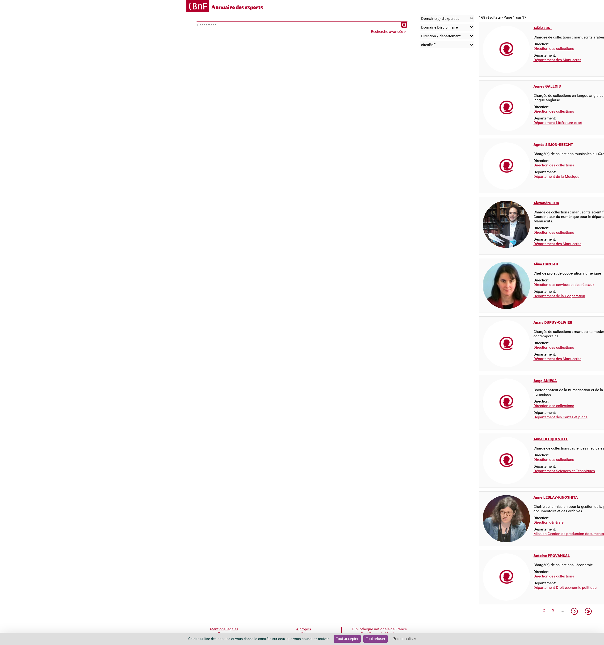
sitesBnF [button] (428, 44)
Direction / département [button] (441, 36)
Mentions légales (224, 629)
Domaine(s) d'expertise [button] (440, 18)
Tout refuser (375, 639)
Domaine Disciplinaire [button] (439, 27)
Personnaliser (404, 639)
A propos (303, 629)
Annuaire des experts (237, 7)
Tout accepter (347, 639)
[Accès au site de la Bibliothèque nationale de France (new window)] (198, 6)
